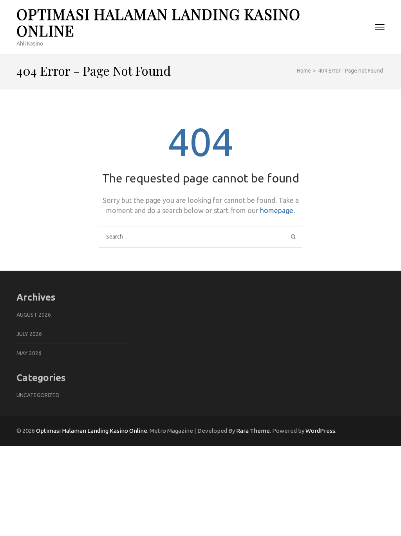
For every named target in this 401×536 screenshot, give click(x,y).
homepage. (277, 210)
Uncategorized (38, 395)
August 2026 (33, 315)
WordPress (320, 430)
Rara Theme (253, 430)
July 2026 (29, 334)
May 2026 (29, 353)
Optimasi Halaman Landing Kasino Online (158, 22)
